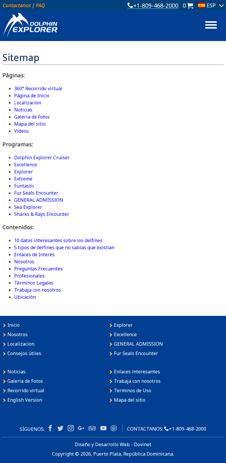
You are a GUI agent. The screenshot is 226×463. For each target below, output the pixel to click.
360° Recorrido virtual (38, 88)
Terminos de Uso (132, 390)
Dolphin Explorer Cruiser (42, 157)
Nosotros (24, 261)
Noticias (23, 109)
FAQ (40, 5)
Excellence (25, 164)
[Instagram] (70, 428)
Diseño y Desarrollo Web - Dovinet (113, 444)
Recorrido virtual (25, 390)
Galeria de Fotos (32, 117)
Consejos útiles (24, 353)
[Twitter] (60, 428)
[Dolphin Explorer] (30, 25)
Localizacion (20, 344)
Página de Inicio (31, 95)
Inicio (13, 325)
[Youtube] (103, 428)
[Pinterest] (113, 428)
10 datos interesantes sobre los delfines (58, 240)
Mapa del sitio (30, 124)
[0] (190, 5)
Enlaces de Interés (34, 254)
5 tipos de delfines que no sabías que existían (64, 247)
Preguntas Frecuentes (38, 268)
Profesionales (29, 275)
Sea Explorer (28, 207)
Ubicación (25, 297)
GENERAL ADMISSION (38, 200)
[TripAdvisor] (92, 428)
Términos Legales (34, 283)
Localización (27, 102)
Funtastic (24, 186)
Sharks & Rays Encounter (41, 214)
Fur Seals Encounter (36, 193)
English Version (24, 400)
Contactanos (16, 5)
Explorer (23, 171)
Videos (21, 131)
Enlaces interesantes (137, 371)
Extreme (23, 178)
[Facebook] (50, 428)
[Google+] (81, 428)
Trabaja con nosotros (37, 290)
